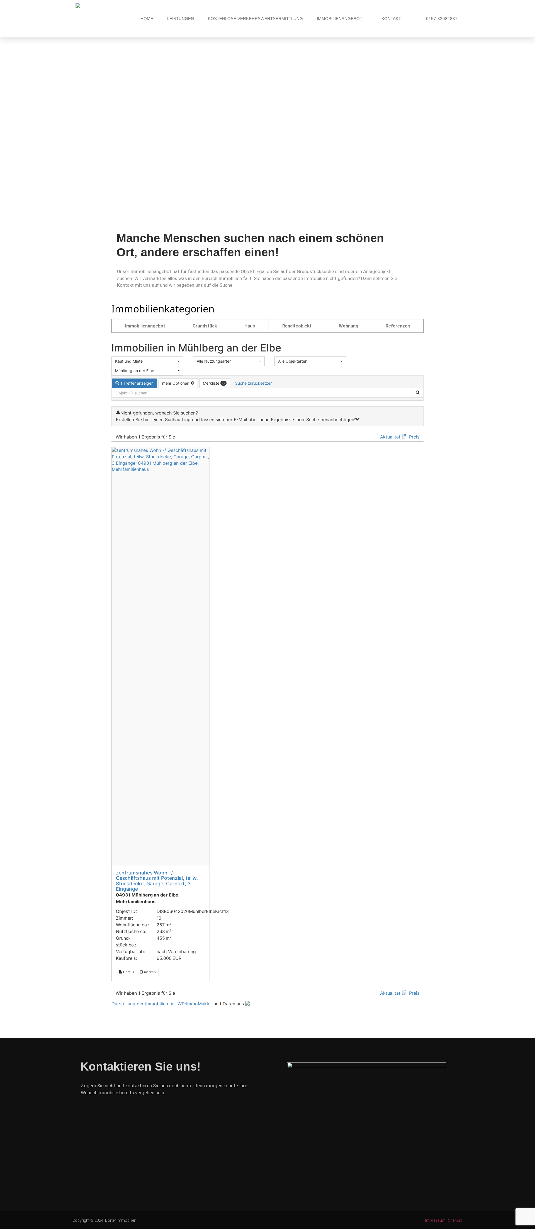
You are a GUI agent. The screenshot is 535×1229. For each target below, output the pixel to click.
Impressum (435, 1220)
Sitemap (455, 1220)
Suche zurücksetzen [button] (254, 383)
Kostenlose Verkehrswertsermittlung (255, 18)
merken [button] (149, 972)
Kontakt (391, 18)
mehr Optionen (176, 383)
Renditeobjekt (297, 326)
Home (146, 18)
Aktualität (391, 437)
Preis (414, 437)
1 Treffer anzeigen (136, 383)
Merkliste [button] (214, 383)
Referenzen (398, 326)
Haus (249, 326)
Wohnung (348, 326)
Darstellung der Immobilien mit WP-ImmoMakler (161, 1003)
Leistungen (180, 18)
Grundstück (205, 326)
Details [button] (128, 972)
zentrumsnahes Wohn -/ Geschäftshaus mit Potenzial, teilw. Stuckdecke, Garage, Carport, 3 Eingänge (157, 881)
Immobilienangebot (339, 18)
